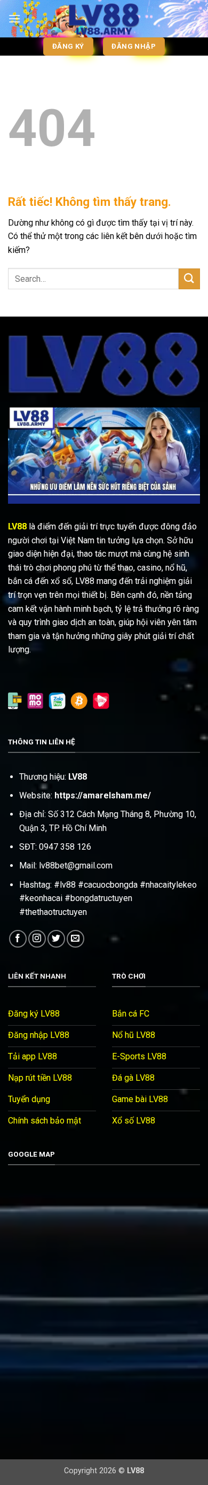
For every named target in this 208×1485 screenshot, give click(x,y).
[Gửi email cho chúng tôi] (75, 939)
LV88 (17, 526)
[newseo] (104, 18)
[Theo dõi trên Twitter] (56, 939)
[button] (14, 18)
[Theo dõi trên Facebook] (18, 939)
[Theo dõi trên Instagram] (37, 939)
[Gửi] (189, 278)
